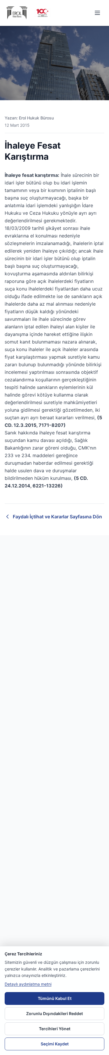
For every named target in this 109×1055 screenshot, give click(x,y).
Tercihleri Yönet (54, 1028)
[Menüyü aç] (97, 13)
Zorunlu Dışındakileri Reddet (54, 1013)
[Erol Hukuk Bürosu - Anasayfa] (17, 12)
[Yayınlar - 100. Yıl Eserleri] (42, 12)
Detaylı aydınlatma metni (28, 984)
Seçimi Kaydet (55, 1043)
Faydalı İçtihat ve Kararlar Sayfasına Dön (57, 516)
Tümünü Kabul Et (55, 998)
